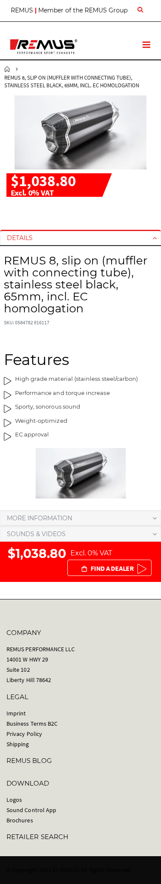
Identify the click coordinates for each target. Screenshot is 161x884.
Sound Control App (31, 810)
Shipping (17, 744)
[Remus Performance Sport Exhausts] (43, 46)
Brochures (19, 820)
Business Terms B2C (32, 723)
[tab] (80, 238)
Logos (14, 800)
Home (7, 69)
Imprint (16, 713)
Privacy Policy (24, 734)
